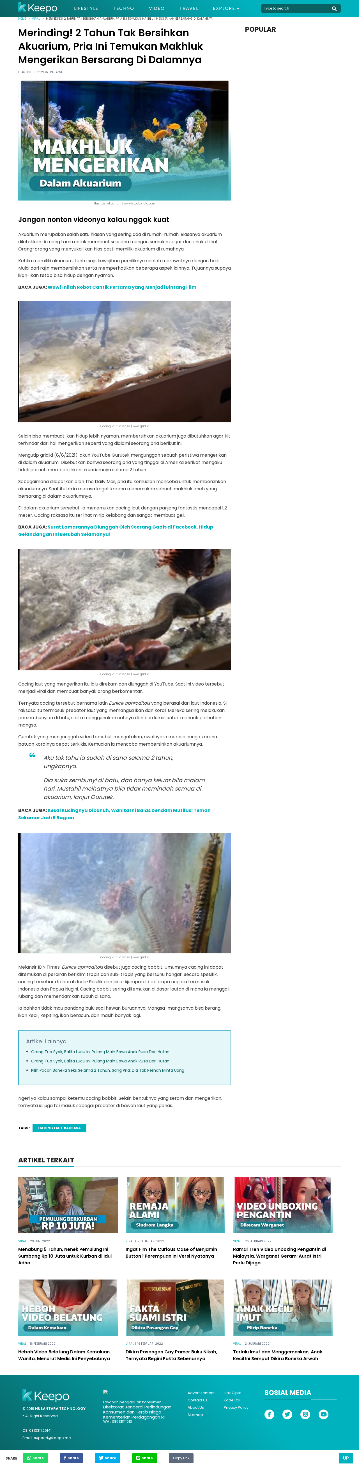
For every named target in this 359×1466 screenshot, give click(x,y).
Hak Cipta (232, 1393)
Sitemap (195, 1414)
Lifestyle (86, 8)
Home (22, 19)
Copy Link (181, 1456)
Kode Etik (232, 1400)
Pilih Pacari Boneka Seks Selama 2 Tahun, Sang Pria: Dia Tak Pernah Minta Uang (107, 1070)
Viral (36, 19)
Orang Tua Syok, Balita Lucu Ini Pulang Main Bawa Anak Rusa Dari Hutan (100, 1052)
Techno (123, 8)
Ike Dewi (55, 72)
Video (157, 8)
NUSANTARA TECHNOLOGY (60, 1408)
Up (346, 1458)
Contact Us (198, 1400)
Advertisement (201, 1393)
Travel (189, 8)
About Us (196, 1407)
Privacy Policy (236, 1407)
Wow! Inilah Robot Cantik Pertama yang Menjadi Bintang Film (122, 287)
